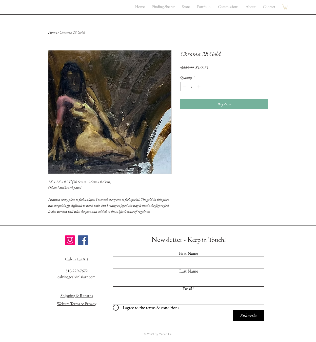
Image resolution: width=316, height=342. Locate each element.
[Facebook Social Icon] (83, 240)
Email (187, 289)
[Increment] (199, 86)
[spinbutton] (191, 86)
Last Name (188, 271)
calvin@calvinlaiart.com (77, 276)
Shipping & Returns (76, 295)
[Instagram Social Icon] (70, 240)
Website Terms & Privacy (76, 303)
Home (52, 32)
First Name (188, 253)
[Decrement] (184, 86)
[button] (285, 6)
